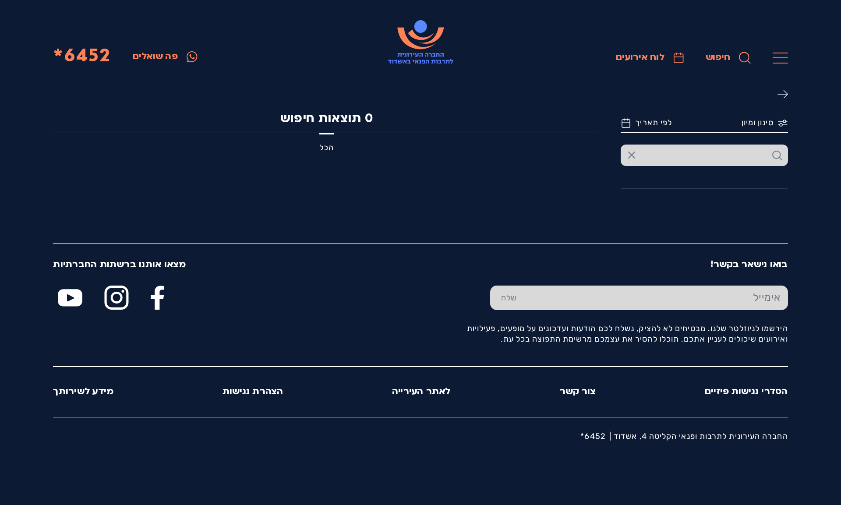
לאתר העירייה (421, 391)
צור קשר (578, 391)
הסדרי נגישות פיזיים (746, 391)
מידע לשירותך (83, 391)
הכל (326, 147)
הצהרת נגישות (253, 391)
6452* (81, 57)
